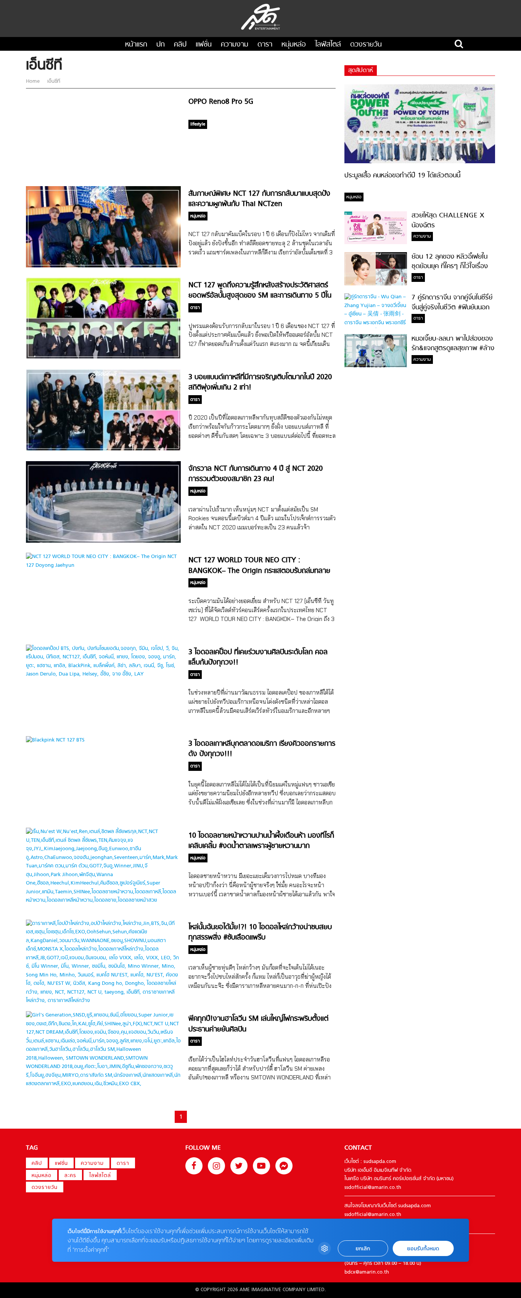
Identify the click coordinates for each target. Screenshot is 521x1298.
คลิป (180, 44)
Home (33, 81)
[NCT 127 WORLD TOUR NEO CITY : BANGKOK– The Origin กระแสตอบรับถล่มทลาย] (103, 565)
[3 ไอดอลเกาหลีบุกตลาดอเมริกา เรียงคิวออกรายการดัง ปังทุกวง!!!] (55, 740)
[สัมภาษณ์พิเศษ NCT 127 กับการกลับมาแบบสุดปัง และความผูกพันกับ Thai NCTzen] (103, 266)
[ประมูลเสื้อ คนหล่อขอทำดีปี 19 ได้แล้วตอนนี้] (419, 162)
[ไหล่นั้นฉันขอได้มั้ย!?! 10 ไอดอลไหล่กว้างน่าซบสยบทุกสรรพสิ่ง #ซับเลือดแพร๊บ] (103, 1001)
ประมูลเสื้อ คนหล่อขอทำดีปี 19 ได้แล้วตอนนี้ (402, 176)
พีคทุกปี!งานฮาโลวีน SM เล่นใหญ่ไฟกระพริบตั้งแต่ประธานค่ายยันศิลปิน (258, 1024)
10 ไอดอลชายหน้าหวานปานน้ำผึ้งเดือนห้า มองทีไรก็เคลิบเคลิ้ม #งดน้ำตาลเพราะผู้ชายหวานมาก (261, 841)
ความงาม (234, 44)
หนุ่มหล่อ (293, 44)
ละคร (70, 1176)
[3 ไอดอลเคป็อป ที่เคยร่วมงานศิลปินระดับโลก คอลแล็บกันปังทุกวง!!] (103, 674)
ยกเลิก (362, 1249)
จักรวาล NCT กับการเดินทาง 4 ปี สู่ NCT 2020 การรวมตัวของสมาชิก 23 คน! (255, 474)
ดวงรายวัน (366, 44)
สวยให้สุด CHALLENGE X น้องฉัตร (448, 221)
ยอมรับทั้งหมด (423, 1249)
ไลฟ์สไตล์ (328, 44)
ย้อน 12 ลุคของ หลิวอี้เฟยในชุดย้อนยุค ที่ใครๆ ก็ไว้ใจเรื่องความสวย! (450, 266)
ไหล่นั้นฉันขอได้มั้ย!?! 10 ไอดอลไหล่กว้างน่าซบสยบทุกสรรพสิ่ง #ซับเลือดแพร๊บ (260, 932)
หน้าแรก (136, 44)
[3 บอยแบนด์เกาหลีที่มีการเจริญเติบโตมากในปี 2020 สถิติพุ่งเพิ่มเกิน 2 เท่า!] (103, 450)
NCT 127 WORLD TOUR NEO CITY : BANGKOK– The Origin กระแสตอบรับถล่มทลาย (259, 565)
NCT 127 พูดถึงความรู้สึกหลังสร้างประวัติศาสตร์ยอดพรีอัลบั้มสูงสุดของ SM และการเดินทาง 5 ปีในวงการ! (259, 296)
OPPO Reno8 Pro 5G (220, 102)
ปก (160, 44)
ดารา (264, 44)
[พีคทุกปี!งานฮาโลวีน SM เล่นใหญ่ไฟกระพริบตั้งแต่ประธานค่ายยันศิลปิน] (103, 1084)
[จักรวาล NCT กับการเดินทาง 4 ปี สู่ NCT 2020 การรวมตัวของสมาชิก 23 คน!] (103, 541)
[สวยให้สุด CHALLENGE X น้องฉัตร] (375, 243)
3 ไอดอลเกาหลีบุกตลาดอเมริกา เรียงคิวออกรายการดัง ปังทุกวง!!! (261, 749)
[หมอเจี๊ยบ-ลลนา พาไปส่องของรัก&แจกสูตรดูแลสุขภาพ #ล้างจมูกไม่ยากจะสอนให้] (375, 366)
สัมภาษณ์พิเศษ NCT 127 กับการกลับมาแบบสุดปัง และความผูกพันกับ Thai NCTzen (259, 199)
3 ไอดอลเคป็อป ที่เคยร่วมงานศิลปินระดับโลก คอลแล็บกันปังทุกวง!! (258, 657)
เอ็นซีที (53, 81)
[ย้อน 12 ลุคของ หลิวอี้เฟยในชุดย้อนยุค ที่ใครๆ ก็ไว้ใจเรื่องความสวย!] (375, 284)
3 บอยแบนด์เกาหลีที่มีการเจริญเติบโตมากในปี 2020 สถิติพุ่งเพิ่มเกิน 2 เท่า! (260, 382)
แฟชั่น (204, 44)
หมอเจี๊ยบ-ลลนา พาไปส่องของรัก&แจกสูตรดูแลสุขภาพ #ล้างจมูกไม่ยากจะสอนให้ (453, 349)
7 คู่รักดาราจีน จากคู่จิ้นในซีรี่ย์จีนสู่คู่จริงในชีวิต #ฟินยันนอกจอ (452, 308)
